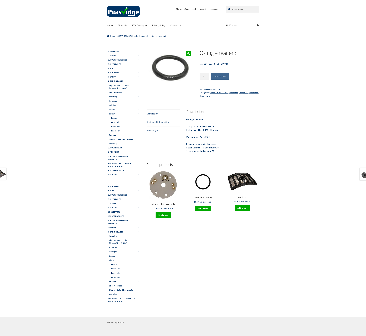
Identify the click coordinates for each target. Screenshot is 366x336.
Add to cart (220, 76)
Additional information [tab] (158, 122)
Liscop (112, 109)
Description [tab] (152, 113)
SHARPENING (113, 152)
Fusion (114, 118)
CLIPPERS (112, 55)
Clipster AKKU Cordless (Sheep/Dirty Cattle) (119, 86)
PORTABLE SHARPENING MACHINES (118, 157)
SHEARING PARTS (125, 36)
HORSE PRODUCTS (116, 170)
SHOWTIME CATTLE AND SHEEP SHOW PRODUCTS (121, 164)
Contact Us (175, 25)
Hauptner (113, 101)
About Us (122, 25)
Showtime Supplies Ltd (186, 9)
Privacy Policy (158, 25)
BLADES (111, 68)
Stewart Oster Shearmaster (121, 139)
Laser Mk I (145, 36)
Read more (163, 215)
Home (110, 25)
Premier (112, 135)
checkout (214, 9)
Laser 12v (214, 92)
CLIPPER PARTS (114, 64)
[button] (188, 53)
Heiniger (113, 105)
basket (203, 9)
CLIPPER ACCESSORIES (117, 60)
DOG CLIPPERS (114, 51)
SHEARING (112, 77)
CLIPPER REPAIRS (115, 147)
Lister (136, 36)
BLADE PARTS (113, 72)
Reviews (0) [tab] (152, 130)
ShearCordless (115, 92)
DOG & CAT (112, 174)
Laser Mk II (243, 92)
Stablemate (205, 96)
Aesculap (113, 96)
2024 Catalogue (139, 25)
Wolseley (113, 143)
